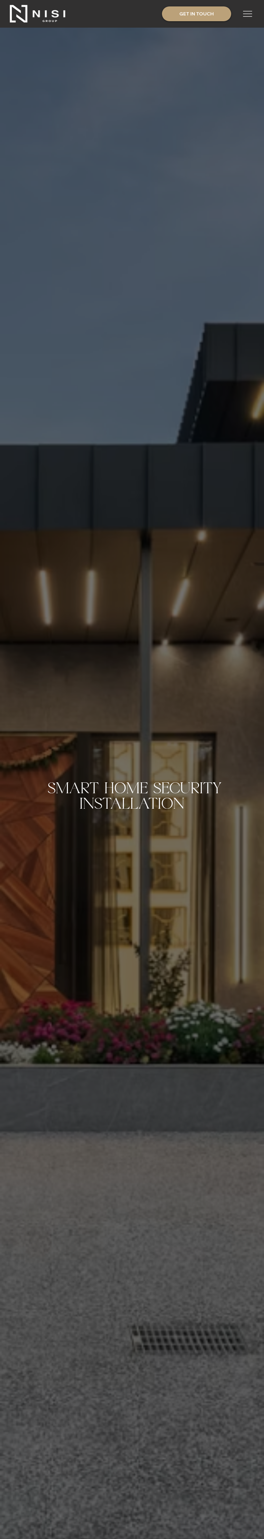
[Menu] (248, 14)
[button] (196, 13)
